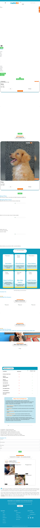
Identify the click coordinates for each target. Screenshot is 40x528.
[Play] (20, 336)
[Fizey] (19, 161)
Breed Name (2, 445)
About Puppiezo (18, 512)
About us (4, 519)
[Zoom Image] (38, 8)
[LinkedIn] (30, 518)
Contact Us (3, 292)
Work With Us (4, 517)
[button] (5, 2)
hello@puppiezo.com (32, 514)
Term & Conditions (18, 517)
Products (4, 514)
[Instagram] (28, 518)
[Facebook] (33, 518)
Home (3, 512)
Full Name (1, 439)
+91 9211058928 (32, 512)
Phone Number (2, 442)
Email (1, 448)
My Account (4, 522)
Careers (17, 514)
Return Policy (18, 519)
